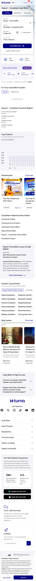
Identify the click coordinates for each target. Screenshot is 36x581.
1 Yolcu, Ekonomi (8, 40)
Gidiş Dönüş (15, 92)
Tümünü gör (27, 68)
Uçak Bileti (10, 82)
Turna (3, 82)
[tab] (7, 13)
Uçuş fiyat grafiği (6, 139)
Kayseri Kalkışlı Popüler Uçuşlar (13, 290)
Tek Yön (5, 92)
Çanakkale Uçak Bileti (20, 82)
